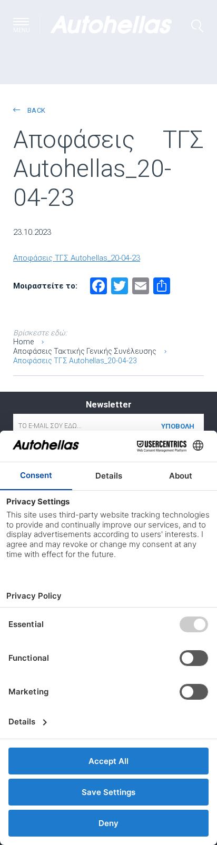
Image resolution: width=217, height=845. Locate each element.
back (35, 110)
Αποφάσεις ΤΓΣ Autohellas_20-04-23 (76, 258)
